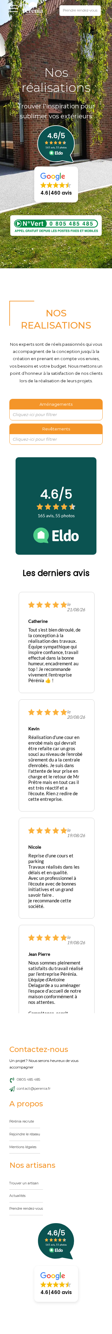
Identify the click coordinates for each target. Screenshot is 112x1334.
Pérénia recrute (21, 1121)
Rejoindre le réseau (24, 1134)
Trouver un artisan (24, 1183)
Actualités (17, 1196)
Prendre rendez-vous (26, 1209)
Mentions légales (22, 1147)
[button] (56, 184)
